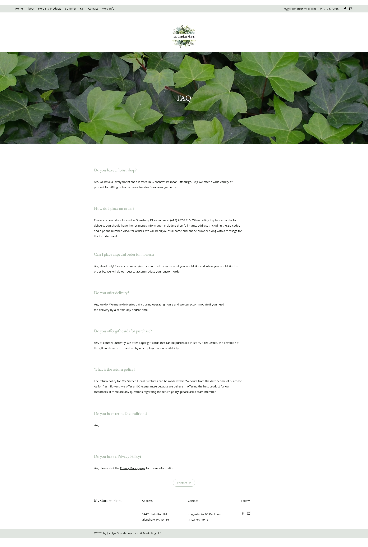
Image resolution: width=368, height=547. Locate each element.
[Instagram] (351, 9)
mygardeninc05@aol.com (299, 9)
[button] (108, 8)
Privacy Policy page (132, 468)
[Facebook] (345, 9)
